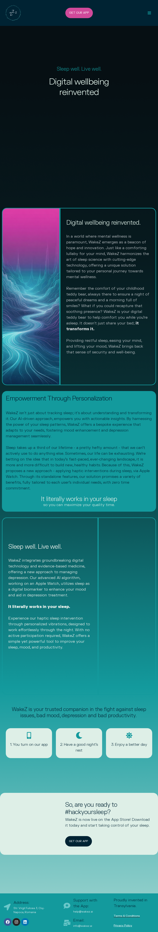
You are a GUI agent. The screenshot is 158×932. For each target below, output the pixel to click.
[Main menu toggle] (149, 13)
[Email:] (67, 922)
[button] (79, 13)
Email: (78, 920)
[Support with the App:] (67, 905)
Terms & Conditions (127, 916)
